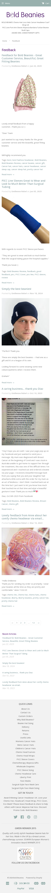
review (5, 277)
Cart (47, 3)
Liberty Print (25, 777)
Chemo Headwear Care (25, 773)
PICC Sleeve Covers (25, 759)
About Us (25, 708)
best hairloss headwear (23, 160)
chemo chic (12, 594)
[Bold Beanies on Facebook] (22, 817)
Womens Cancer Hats (25, 741)
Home (4, 41)
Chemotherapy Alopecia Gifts (25, 762)
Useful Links (25, 737)
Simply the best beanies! (16, 288)
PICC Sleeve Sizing (25, 770)
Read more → (8, 174)
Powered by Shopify (34, 878)
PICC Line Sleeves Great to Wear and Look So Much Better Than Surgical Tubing (23, 183)
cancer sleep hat (18, 169)
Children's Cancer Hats (25, 748)
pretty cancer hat (35, 169)
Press (25, 734)
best (9, 160)
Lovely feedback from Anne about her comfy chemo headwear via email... (24, 517)
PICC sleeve (40, 274)
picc (12, 274)
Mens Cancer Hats (25, 745)
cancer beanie (28, 163)
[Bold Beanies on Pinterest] (29, 817)
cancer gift (40, 163)
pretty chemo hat (9, 601)
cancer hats (17, 166)
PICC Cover (20, 274)
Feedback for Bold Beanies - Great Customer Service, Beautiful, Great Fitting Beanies (23, 58)
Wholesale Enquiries (25, 766)
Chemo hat (23, 594)
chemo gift (13, 504)
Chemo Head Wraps (25, 755)
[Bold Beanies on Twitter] (16, 817)
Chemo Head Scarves (25, 752)
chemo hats (34, 594)
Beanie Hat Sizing (25, 723)
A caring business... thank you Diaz (22, 388)
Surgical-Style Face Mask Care (25, 784)
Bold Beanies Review (11, 163)
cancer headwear (31, 166)
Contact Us (25, 712)
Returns (25, 730)
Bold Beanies (40, 160)
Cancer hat (6, 166)
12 (33, 622)
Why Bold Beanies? (25, 719)
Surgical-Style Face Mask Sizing (25, 788)
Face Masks (25, 780)
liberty (15, 597)
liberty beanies (25, 597)
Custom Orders (26, 716)
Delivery (25, 727)
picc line (30, 274)
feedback (31, 271)
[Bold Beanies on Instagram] (35, 817)
